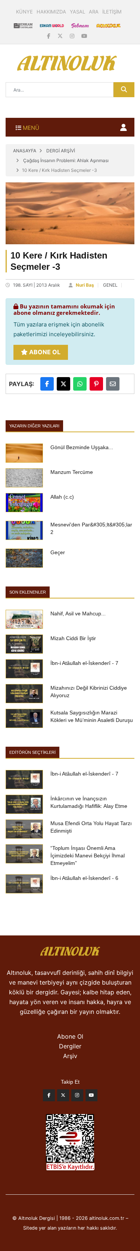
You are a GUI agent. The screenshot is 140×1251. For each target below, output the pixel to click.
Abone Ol (44, 352)
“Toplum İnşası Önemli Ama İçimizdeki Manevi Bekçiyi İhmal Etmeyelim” (87, 855)
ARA (94, 12)
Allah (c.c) (62, 497)
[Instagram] (73, 36)
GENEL (110, 285)
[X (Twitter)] (60, 36)
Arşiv (70, 1056)
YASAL (77, 12)
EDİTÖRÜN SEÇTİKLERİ (32, 752)
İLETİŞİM (112, 12)
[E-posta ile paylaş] (112, 384)
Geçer (57, 552)
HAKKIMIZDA (51, 12)
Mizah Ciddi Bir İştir (73, 638)
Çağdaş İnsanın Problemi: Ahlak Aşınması (66, 160)
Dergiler (70, 1046)
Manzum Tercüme (71, 472)
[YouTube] (84, 36)
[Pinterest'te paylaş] (96, 384)
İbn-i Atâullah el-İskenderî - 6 (84, 878)
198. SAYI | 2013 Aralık (36, 285)
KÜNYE (24, 12)
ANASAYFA (24, 150)
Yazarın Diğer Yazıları (34, 426)
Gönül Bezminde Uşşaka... (81, 447)
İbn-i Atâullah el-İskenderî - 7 (84, 663)
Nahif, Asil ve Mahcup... (78, 613)
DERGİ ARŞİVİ (60, 150)
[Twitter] (63, 1097)
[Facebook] (49, 36)
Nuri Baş (85, 285)
